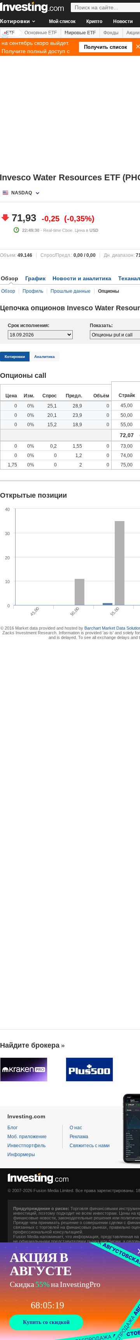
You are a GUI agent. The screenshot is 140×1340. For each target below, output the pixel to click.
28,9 (77, 406)
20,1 (52, 415)
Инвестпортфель (26, 1145)
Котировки (15, 356)
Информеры (21, 1154)
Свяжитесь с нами (90, 1145)
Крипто (94, 21)
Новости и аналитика (81, 278)
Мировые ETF (80, 33)
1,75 (12, 465)
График (35, 278)
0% (30, 406)
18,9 (77, 424)
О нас (76, 1127)
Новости (123, 21)
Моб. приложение (27, 1136)
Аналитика (44, 356)
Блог (12, 1127)
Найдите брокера (30, 1045)
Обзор (8, 291)
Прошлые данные (71, 291)
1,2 (78, 455)
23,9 (77, 415)
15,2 (52, 424)
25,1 (52, 406)
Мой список (62, 21)
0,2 (53, 446)
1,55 (77, 446)
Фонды (111, 33)
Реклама (79, 1136)
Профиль (33, 291)
